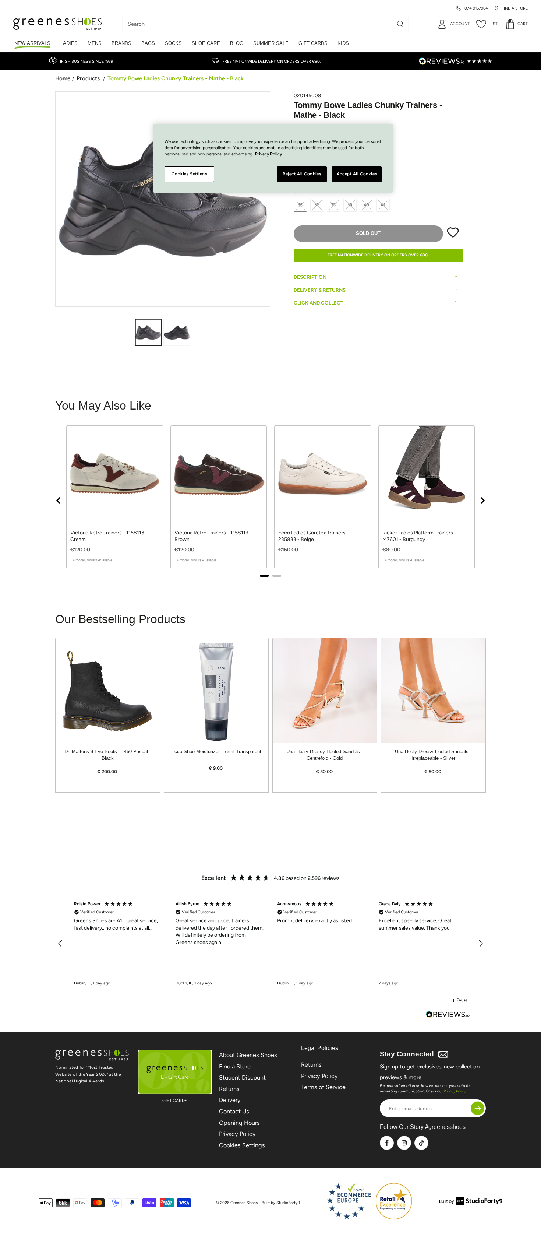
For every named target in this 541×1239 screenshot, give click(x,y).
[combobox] (260, 24)
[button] (60, 944)
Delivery (230, 1099)
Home (62, 78)
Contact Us (234, 1111)
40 (367, 204)
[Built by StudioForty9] (470, 1202)
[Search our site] (400, 24)
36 (300, 204)
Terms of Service (323, 1087)
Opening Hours (239, 1122)
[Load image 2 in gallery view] (176, 332)
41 (383, 204)
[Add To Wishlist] (453, 236)
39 (350, 204)
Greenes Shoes (244, 1202)
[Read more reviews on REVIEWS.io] (448, 1015)
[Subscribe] (477, 1108)
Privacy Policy (237, 1133)
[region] (270, 944)
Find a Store (235, 1066)
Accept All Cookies (357, 174)
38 (333, 204)
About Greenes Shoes (248, 1055)
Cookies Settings (242, 1145)
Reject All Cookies (302, 174)
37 (316, 204)
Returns (229, 1088)
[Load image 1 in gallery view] (148, 332)
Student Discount (242, 1077)
